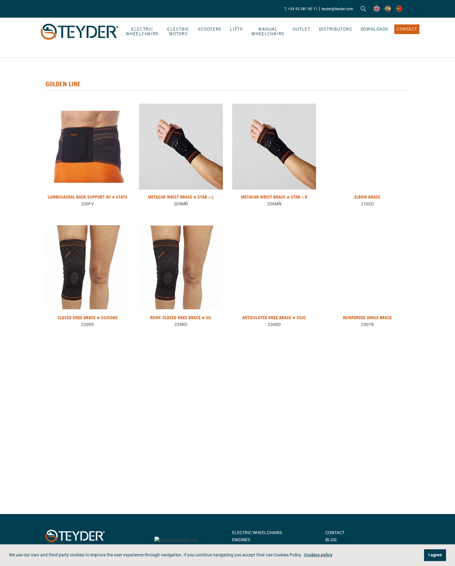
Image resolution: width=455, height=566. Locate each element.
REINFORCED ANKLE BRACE (367, 317)
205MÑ (181, 203)
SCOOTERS (210, 29)
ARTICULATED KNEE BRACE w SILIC (274, 317)
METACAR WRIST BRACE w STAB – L (181, 197)
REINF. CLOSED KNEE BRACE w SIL (180, 317)
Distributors (335, 29)
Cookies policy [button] (318, 555)
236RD (274, 324)
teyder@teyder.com (337, 9)
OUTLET (301, 29)
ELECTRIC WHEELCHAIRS (142, 31)
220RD (87, 324)
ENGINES (241, 539)
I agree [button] (435, 555)
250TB (367, 324)
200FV (87, 203)
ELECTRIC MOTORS (178, 31)
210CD (367, 203)
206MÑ (274, 203)
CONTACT (407, 29)
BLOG (331, 539)
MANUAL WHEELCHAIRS (267, 31)
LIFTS (236, 29)
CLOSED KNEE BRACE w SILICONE (88, 317)
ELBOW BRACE (367, 197)
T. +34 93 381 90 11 (301, 9)
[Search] (363, 9)
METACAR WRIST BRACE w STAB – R (274, 197)
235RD (180, 324)
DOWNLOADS (374, 29)
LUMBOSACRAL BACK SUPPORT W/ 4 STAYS (88, 197)
